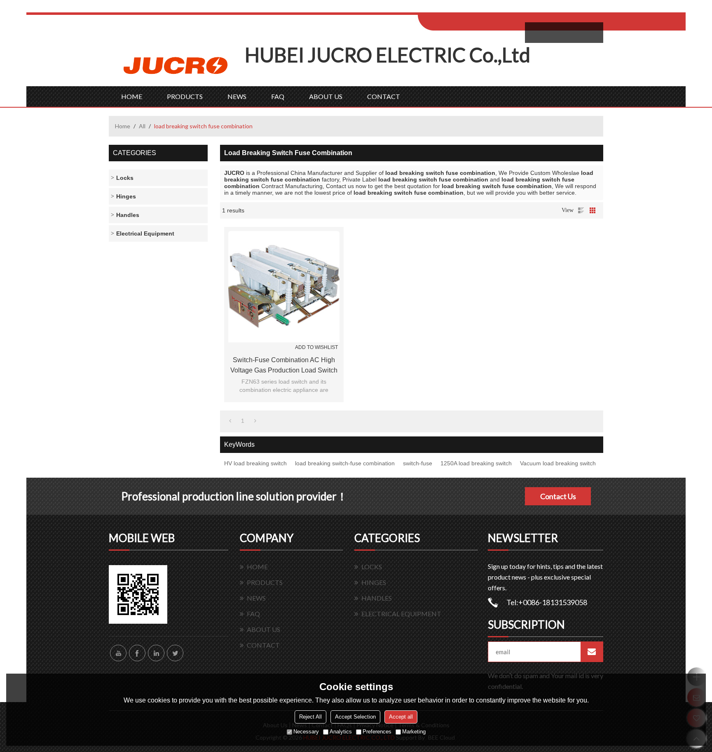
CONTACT (383, 96)
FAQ (277, 96)
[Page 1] (230, 421)
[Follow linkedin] (156, 653)
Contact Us (558, 496)
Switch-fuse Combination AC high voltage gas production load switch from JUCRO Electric (283, 365)
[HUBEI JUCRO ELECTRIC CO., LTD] (177, 64)
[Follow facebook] (137, 653)
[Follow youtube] (118, 653)
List (581, 210)
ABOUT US (325, 96)
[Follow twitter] (175, 653)
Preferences (377, 731)
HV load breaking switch (255, 463)
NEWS (236, 96)
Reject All (310, 717)
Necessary (306, 731)
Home (122, 126)
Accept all (401, 717)
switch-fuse (417, 463)
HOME (131, 96)
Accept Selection (355, 717)
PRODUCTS (185, 96)
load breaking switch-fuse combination (345, 463)
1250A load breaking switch (476, 463)
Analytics (341, 731)
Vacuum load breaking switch (558, 463)
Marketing (414, 731)
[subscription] (592, 652)
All (142, 126)
